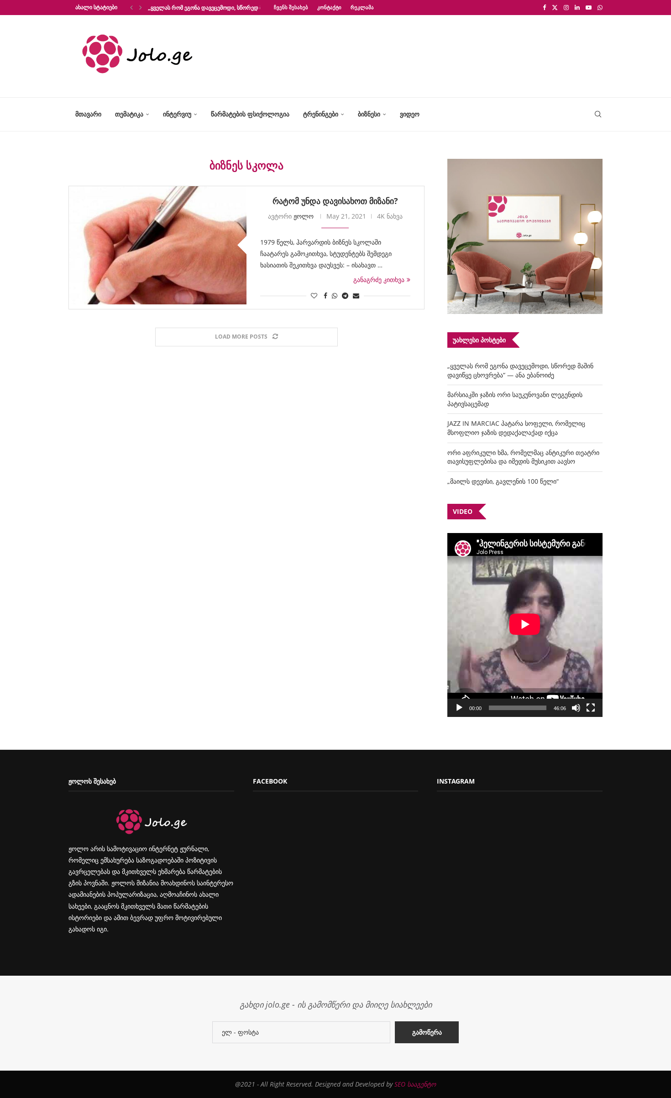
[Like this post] (314, 295)
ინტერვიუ (177, 114)
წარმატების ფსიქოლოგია (250, 114)
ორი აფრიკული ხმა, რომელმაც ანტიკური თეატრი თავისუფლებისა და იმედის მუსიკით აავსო (523, 457)
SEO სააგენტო (415, 1084)
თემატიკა (129, 114)
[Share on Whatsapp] (334, 295)
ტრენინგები (320, 114)
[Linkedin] (577, 7)
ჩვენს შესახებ (291, 7)
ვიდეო (409, 114)
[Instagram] (566, 7)
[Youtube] (589, 7)
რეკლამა (362, 7)
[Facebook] (544, 7)
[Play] (459, 707)
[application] (525, 625)
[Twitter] (555, 7)
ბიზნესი (369, 114)
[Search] (598, 114)
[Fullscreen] (590, 707)
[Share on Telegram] (345, 295)
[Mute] (576, 707)
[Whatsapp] (600, 7)
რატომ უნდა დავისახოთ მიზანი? (335, 200)
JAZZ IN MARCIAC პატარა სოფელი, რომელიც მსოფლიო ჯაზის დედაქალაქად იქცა (516, 428)
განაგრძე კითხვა (378, 279)
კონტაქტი (329, 7)
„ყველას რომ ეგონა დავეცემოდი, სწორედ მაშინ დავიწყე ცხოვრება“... (238, 7)
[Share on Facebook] (325, 295)
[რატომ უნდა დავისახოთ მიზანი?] (157, 245)
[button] (131, 7)
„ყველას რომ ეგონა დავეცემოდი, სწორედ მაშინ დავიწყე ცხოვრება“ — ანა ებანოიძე (520, 370)
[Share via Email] (356, 295)
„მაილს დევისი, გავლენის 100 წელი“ (503, 481)
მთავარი (88, 114)
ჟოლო (304, 216)
